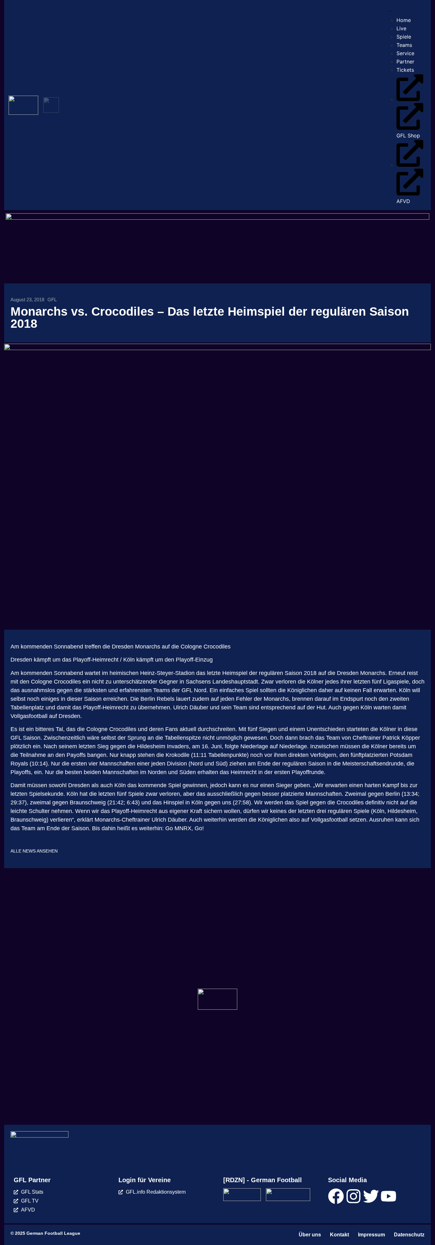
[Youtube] (388, 1196)
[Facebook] (336, 1196)
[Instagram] (353, 1196)
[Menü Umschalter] (389, 10)
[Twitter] (371, 1196)
